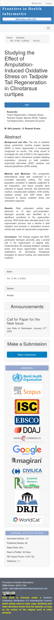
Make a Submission (27, 354)
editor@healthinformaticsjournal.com (28, 588)
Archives (20, 37)
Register (36, 3)
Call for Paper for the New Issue (23, 321)
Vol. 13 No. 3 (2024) (19, 40)
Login (49, 3)
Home (9, 37)
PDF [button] (27, 104)
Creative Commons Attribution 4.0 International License (27, 599)
